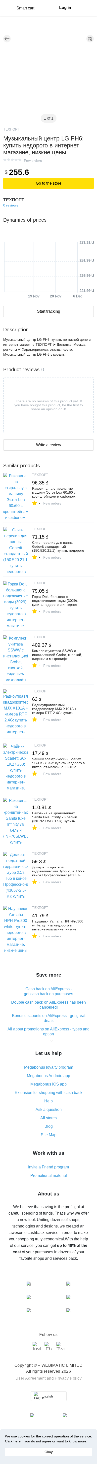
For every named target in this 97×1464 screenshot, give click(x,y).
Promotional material (48, 1175)
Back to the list (7, 38)
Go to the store (48, 183)
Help (48, 1101)
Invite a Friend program (48, 1167)
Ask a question (49, 1109)
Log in (65, 7)
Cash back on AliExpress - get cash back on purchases (48, 991)
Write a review (48, 445)
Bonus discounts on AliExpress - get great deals (48, 1018)
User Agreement (30, 1378)
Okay (49, 1452)
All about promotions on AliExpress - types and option (48, 1031)
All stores (48, 1118)
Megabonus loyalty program (48, 1067)
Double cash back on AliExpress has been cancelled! (48, 1004)
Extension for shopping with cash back (48, 1092)
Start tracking (48, 311)
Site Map (48, 1135)
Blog (49, 1126)
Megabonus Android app (48, 1076)
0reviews (10, 205)
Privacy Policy (68, 1378)
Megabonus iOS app (48, 1084)
